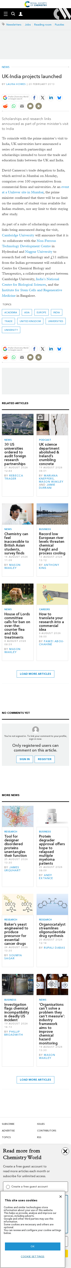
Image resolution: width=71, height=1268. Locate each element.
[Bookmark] (38, 106)
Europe (41, 312)
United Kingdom (30, 321)
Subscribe (8, 1123)
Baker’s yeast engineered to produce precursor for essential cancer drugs (16, 934)
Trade (8, 321)
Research (10, 831)
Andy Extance (46, 877)
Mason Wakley (51, 481)
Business (45, 529)
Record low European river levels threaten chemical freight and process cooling (52, 543)
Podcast (45, 439)
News (5, 67)
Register (44, 759)
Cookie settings (32, 1256)
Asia (27, 312)
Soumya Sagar (13, 957)
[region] (32, 1229)
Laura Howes (16, 84)
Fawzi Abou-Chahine (51, 643)
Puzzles (59, 24)
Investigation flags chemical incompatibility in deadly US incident (16, 1012)
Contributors (46, 1130)
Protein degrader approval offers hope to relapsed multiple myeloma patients (52, 850)
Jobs (28, 24)
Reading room (42, 24)
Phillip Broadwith (13, 1033)
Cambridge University (18, 235)
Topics (6, 1137)
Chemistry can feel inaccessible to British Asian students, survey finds (16, 543)
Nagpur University (38, 252)
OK (32, 1246)
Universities (55, 321)
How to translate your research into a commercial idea (51, 622)
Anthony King (49, 566)
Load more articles (35, 674)
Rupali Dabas (54, 947)
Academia (10, 312)
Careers (44, 609)
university (11, 330)
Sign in (25, 759)
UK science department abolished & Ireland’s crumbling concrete (49, 454)
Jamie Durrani (47, 486)
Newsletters (13, 24)
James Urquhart (12, 869)
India (56, 312)
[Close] (60, 1196)
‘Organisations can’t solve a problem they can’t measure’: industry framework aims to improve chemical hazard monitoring (52, 1023)
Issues (41, 1123)
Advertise (8, 1130)
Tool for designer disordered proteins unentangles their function (15, 846)
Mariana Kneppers (48, 477)
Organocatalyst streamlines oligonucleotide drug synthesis (52, 930)
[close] (69, 88)
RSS (39, 1137)
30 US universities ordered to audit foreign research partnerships (15, 454)
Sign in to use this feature (50, 88)
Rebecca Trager (13, 477)
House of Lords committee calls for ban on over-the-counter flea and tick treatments (17, 626)
